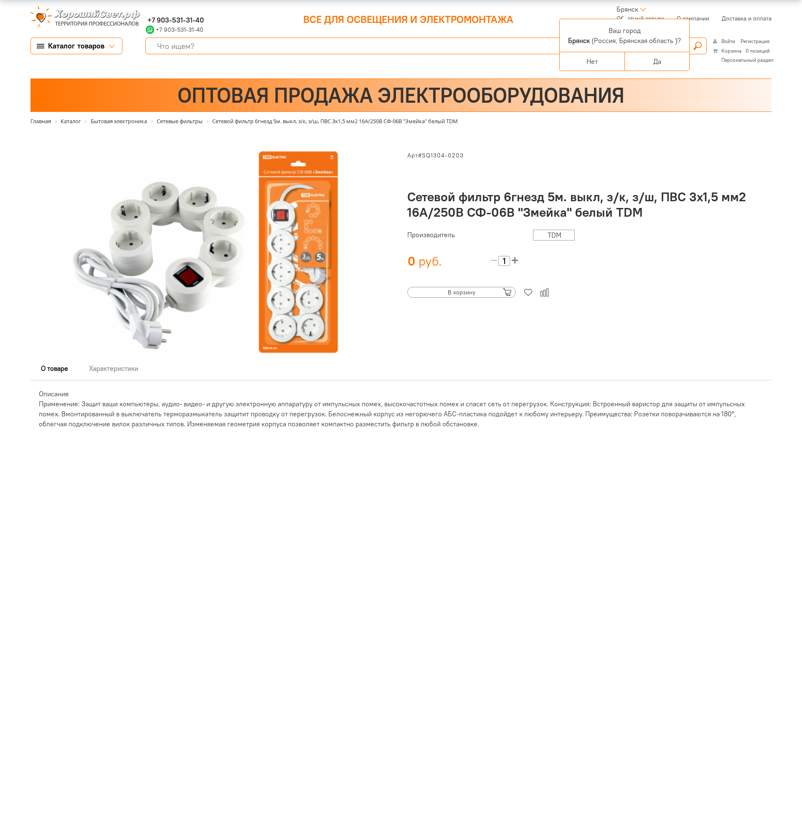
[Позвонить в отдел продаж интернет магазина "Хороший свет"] (148, 9)
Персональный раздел (747, 60)
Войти (728, 41)
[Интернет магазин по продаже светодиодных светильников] (82, 17)
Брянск (627, 9)
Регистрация (755, 41)
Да (657, 61)
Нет (592, 61)
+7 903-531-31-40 (175, 20)
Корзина (731, 51)
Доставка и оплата (747, 18)
